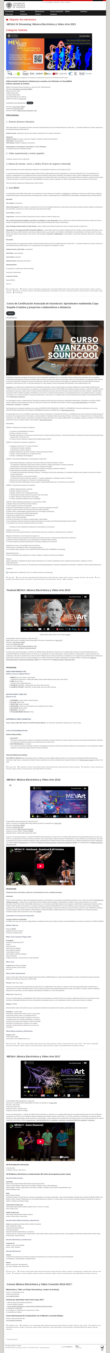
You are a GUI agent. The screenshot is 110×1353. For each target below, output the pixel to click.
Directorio (68, 2)
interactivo (98, 767)
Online (65, 577)
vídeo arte (8, 292)
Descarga (30, 102)
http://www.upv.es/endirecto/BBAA (22, 89)
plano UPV (22, 99)
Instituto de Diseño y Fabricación (62, 659)
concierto (92, 767)
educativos (18, 404)
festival (35, 767)
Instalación (29, 1273)
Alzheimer (24, 289)
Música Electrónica (85, 289)
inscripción (9, 579)
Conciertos (83, 11)
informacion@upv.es (45, 1347)
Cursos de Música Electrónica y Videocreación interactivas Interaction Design (29, 1306)
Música (65, 289)
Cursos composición (56, 11)
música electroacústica (72, 290)
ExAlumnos (23, 14)
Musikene (30, 110)
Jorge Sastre (16, 107)
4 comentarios (18, 292)
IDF (22, 108)
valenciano (62, 1120)
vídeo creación (90, 577)
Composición (23, 767)
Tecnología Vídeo (86, 1271)
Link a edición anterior (12, 1296)
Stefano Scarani (22, 110)
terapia (100, 290)
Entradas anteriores (12, 1339)
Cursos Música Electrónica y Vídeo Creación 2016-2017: (39, 1284)
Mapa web (56, 2)
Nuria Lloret (16, 108)
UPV (35, 110)
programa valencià (30, 648)
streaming (76, 577)
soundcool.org (23, 842)
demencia (30, 290)
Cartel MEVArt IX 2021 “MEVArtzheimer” (16, 102)
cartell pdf (21, 648)
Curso (19, 577)
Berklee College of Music (13, 734)
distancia (26, 404)
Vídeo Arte (8, 290)
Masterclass (46, 1327)
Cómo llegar (8, 1345)
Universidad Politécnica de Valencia (42, 768)
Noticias (93, 289)
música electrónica (84, 290)
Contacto (38, 14)
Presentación (9, 11)
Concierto (30, 289)
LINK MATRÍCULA (11, 317)
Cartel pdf (9, 648)
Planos (14, 1345)
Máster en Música (17, 768)
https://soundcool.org (46, 420)
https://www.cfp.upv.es (68, 410)
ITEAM (22, 107)
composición (24, 290)
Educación (25, 577)
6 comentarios (69, 579)
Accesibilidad (49, 2)
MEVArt (67, 11)
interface (22, 579)
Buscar (62, 2)
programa (15, 648)
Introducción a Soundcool (17, 396)
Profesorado (9, 14)
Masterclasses (39, 11)
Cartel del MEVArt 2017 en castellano (47, 1120)
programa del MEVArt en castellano (76, 1120)
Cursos (22, 11)
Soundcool (53, 14)
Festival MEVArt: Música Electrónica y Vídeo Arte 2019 (38, 590)
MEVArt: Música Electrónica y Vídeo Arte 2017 (33, 1056)
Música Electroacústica (73, 289)
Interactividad (54, 289)
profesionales (10, 404)
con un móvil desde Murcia (80, 402)
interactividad (53, 290)
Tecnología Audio (77, 1271)
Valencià (10, 313)
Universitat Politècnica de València (16, 755)
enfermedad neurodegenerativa (41, 290)
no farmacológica (93, 290)
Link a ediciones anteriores (14, 1320)
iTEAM (36, 659)
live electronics (62, 290)
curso (98, 577)
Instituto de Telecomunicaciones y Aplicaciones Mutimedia (55, 842)
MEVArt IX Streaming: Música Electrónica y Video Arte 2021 (41, 24)
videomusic (9, 1329)
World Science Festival (86, 760)
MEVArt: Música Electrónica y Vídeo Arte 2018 (33, 779)
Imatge (68, 634)
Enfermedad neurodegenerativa (42, 289)
